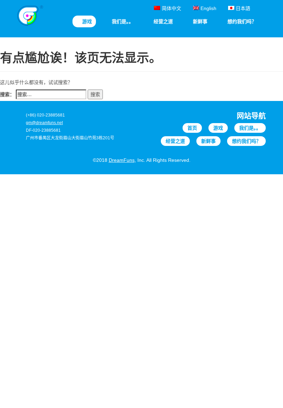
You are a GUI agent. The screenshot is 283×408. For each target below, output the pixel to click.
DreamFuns (122, 160)
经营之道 (175, 141)
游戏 (218, 128)
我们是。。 (250, 128)
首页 (192, 128)
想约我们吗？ (246, 141)
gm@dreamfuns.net (44, 122)
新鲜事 (208, 141)
